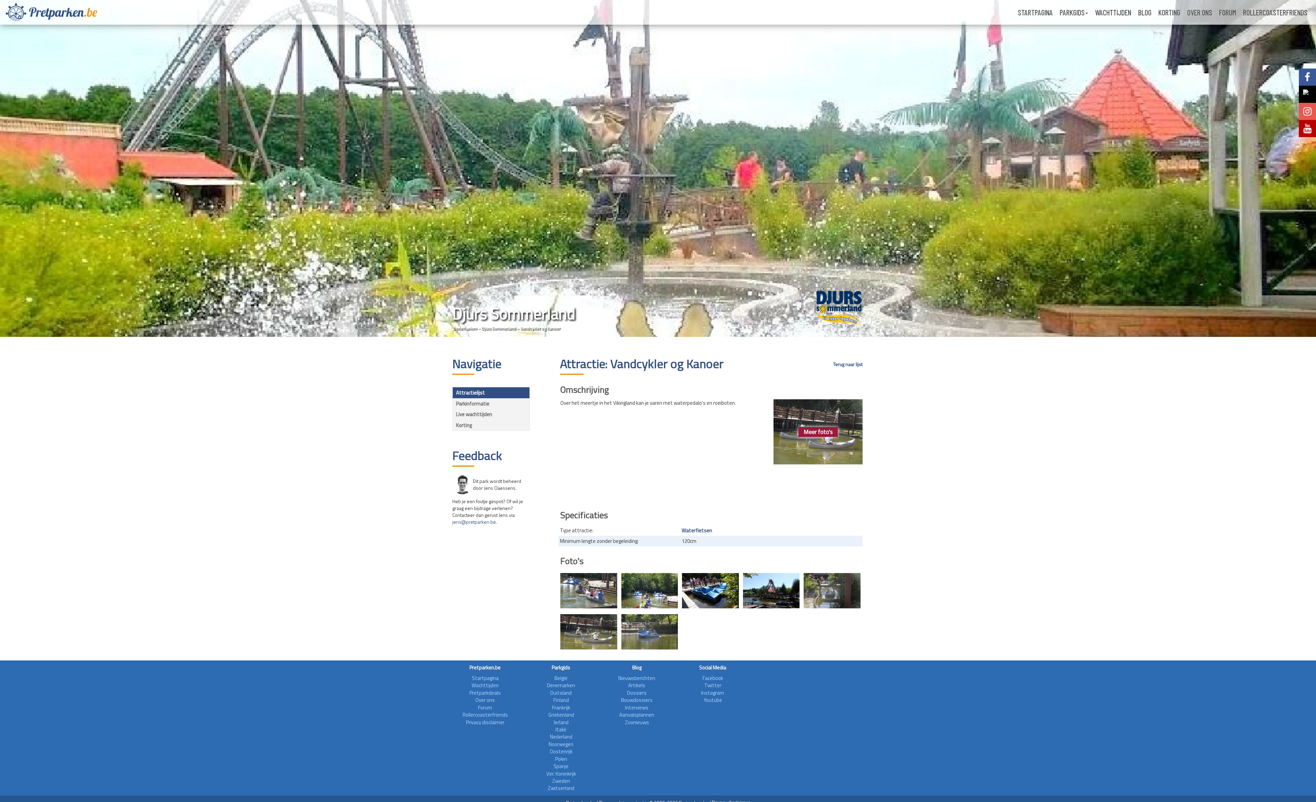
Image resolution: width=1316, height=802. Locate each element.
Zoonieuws (637, 722)
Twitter (712, 685)
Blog (1145, 12)
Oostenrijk (561, 751)
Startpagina (1035, 12)
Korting (1169, 12)
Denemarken (465, 328)
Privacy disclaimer (485, 722)
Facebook (713, 678)
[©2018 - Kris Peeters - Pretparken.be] (588, 590)
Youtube (713, 700)
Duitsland (561, 693)
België (561, 678)
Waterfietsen (697, 530)
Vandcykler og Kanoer (540, 328)
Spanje (561, 766)
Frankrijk (561, 708)
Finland (561, 700)
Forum (1227, 12)
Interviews (636, 708)
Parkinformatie (472, 404)
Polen (561, 759)
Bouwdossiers (637, 700)
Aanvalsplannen (636, 715)
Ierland (561, 722)
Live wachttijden (474, 414)
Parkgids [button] (1072, 12)
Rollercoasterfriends (1275, 12)
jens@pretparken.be (474, 521)
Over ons (1199, 12)
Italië (561, 729)
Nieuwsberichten (636, 678)
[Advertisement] (711, 485)
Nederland (561, 737)
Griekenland (561, 715)
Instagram (712, 693)
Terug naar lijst (848, 364)
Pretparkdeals (485, 693)
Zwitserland (561, 788)
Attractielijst (470, 393)
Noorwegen (561, 744)
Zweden (561, 781)
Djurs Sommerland (499, 328)
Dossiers (637, 693)
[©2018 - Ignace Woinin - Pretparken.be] (832, 590)
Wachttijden (1113, 12)
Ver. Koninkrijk (561, 774)
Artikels (636, 685)
